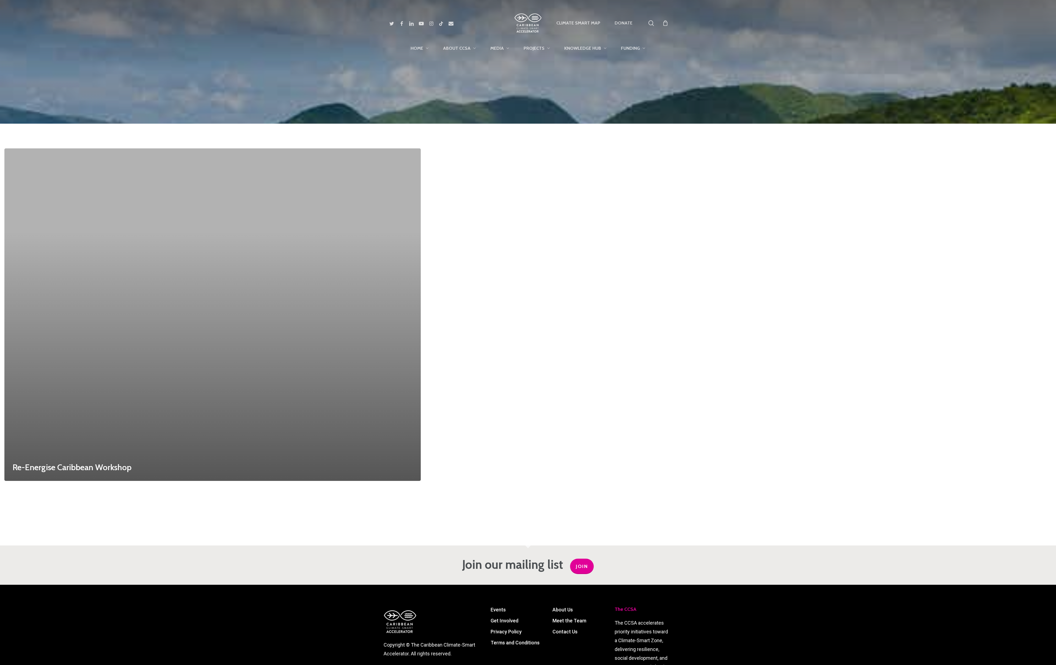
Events (498, 610)
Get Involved (504, 621)
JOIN (582, 566)
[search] (651, 23)
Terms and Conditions (515, 642)
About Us (562, 610)
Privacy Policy (506, 631)
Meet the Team (569, 621)
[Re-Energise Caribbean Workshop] (212, 314)
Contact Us (565, 631)
